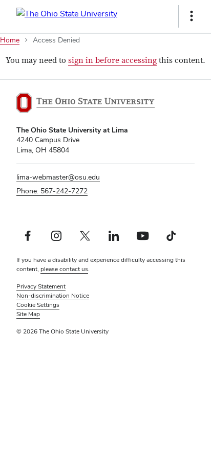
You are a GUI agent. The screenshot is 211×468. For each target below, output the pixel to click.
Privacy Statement (41, 286)
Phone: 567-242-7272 (52, 190)
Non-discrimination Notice (52, 296)
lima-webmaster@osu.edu (58, 177)
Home (9, 39)
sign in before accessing (112, 60)
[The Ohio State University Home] (85, 103)
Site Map (28, 314)
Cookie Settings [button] (37, 305)
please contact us (64, 269)
